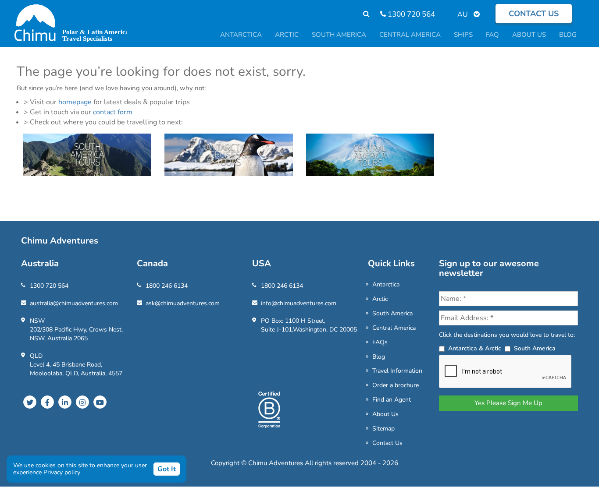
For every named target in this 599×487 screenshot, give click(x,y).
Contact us (534, 13)
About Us (385, 414)
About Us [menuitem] (529, 34)
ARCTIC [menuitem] (287, 34)
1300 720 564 (410, 14)
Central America (394, 328)
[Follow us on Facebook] (47, 402)
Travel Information (397, 371)
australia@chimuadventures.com (74, 303)
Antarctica (385, 284)
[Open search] (362, 14)
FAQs (380, 342)
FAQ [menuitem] (492, 34)
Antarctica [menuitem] (241, 34)
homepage (75, 102)
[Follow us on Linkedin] (64, 402)
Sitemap (383, 428)
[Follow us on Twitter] (29, 402)
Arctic (380, 299)
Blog (378, 357)
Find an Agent (391, 399)
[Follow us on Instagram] (82, 402)
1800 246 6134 (167, 286)
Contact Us (387, 443)
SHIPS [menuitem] (463, 34)
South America (392, 313)
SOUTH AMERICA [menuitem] (339, 34)
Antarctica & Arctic (474, 348)
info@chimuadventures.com (298, 303)
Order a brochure (395, 385)
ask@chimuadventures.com (183, 303)
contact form (112, 112)
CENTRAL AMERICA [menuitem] (410, 34)
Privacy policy (61, 472)
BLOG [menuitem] (568, 34)
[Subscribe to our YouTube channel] (100, 402)
